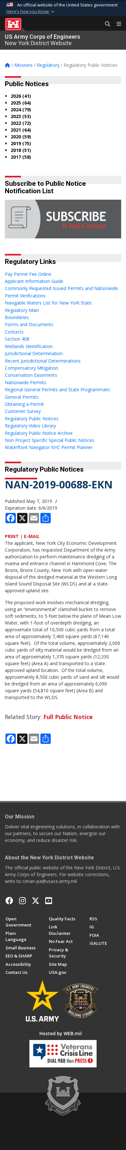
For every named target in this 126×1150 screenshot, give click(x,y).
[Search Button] (105, 24)
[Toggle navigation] (116, 24)
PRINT (12, 536)
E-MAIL (32, 536)
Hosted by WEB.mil (60, 1033)
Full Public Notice (68, 717)
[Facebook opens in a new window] (9, 900)
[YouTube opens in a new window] (48, 900)
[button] (31, 11)
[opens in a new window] (22, 900)
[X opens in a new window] (35, 900)
